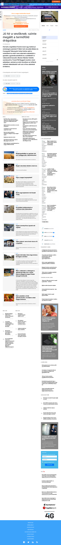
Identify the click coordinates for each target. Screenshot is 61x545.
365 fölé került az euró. (46, 109)
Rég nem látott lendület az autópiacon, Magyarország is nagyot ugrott (11, 133)
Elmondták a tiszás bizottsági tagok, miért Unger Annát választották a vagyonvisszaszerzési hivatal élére (49, 476)
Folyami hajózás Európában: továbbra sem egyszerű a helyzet (49, 300)
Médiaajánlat (30, 525)
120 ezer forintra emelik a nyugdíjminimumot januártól (47, 377)
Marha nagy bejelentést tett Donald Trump (26, 193)
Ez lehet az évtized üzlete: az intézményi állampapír (48, 481)
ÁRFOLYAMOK (56, 1)
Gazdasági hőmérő (8, 7)
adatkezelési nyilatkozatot (47, 462)
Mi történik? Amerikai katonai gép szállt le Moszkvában (8, 332)
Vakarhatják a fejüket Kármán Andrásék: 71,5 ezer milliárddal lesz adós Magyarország (30, 139)
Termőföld (26, 93)
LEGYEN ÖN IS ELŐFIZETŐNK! (21, 101)
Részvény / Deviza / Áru (46, 103)
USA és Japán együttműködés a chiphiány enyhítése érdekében (48, 263)
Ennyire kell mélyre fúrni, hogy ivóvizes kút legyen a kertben (26, 255)
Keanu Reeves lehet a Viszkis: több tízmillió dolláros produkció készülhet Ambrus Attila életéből (52, 189)
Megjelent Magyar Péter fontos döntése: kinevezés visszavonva (9, 315)
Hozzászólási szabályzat (30, 531)
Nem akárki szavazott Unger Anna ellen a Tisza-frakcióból (30, 136)
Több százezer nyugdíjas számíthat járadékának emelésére (49, 273)
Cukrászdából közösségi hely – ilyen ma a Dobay (49, 290)
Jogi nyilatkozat (30, 527)
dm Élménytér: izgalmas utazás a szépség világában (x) (48, 319)
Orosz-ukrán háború (47, 14)
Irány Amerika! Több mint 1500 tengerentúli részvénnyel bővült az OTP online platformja (49, 349)
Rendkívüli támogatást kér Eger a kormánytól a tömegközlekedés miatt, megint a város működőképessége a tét (49, 383)
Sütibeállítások (30, 536)
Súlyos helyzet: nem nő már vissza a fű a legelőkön (26, 242)
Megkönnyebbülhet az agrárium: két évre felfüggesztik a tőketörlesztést (26, 154)
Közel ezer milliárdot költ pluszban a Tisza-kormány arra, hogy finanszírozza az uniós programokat (49, 493)
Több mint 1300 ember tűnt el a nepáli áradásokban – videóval (49, 281)
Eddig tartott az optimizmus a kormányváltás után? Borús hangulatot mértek (29, 132)
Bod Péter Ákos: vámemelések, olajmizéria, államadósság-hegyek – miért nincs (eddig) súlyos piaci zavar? (11, 121)
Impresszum (30, 522)
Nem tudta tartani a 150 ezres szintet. (49, 120)
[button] (55, 4)
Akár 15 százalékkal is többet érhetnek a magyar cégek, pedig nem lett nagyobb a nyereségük (51, 208)
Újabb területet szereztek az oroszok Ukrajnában (11, 126)
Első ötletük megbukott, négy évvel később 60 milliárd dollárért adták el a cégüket (52, 155)
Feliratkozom (49, 464)
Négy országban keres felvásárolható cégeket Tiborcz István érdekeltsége (52, 143)
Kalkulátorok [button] (45, 4)
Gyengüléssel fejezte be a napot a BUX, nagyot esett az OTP (11, 140)
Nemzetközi (44, 69)
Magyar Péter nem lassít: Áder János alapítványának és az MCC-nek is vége (30, 123)
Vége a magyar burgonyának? (24, 177)
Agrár (4, 30)
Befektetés (35, 4)
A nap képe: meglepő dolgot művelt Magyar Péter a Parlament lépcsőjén (9, 324)
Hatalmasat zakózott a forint (9, 137)
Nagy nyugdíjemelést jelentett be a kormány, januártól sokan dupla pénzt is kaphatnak (49, 487)
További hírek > (45, 221)
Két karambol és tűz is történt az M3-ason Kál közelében (49, 366)
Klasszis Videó (14, 4)
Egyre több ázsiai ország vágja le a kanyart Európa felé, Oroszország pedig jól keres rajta (49, 499)
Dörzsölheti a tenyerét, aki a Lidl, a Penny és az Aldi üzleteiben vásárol (22, 322)
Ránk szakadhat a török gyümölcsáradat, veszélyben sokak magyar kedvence (25, 297)
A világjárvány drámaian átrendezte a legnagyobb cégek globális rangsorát (49, 251)
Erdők (11, 93)
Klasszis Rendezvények (23, 4)
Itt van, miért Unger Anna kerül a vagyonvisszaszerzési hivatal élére (30, 129)
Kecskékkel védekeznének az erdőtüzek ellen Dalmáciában (24, 208)
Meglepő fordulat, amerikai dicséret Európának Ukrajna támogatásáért (49, 268)
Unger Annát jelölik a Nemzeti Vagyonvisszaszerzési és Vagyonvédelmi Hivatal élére (48, 389)
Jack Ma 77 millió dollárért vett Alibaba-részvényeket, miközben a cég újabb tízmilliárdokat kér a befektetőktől (52, 172)
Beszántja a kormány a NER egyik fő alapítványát (30, 120)
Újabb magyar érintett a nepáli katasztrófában (48, 295)
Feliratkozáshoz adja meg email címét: (48, 454)
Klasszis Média (30, 538)
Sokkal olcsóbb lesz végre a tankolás (22, 329)
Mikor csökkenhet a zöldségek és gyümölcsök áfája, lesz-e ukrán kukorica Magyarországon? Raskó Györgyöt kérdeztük (25, 273)
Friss (31, 4)
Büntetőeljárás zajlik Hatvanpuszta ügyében (30, 126)
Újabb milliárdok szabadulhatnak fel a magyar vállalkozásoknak (11, 144)
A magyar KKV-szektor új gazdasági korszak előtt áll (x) (49, 438)
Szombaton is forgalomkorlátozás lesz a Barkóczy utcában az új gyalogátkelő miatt (49, 371)
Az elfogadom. (49, 462)
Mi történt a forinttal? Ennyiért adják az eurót (21, 315)
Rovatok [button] (40, 4)
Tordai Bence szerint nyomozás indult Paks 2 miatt (10, 129)
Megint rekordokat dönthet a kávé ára (26, 166)
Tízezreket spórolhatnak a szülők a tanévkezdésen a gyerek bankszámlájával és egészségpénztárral (49, 257)
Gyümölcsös (15, 93)
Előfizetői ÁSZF (30, 534)
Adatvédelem (30, 529)
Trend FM (30, 93)
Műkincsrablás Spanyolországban (49, 285)
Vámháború (6, 4)
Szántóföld (21, 93)
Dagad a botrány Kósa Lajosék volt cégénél (25, 226)
